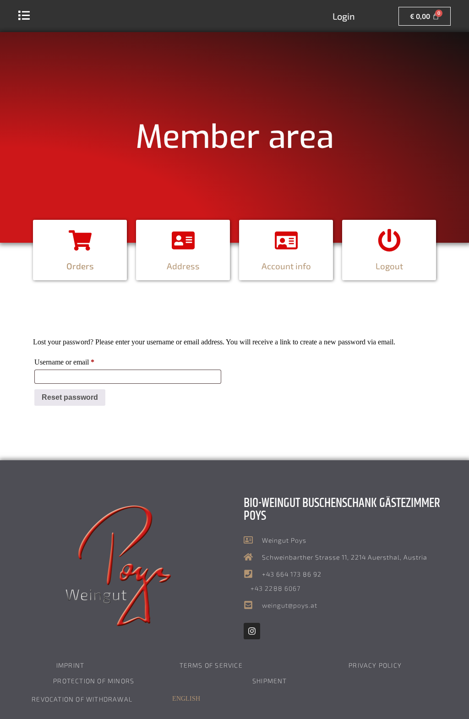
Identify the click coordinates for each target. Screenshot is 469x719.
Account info (286, 266)
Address (183, 266)
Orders (80, 266)
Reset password (70, 397)
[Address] (183, 240)
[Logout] (389, 240)
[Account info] (286, 240)
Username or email (77, 360)
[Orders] (80, 240)
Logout (389, 266)
